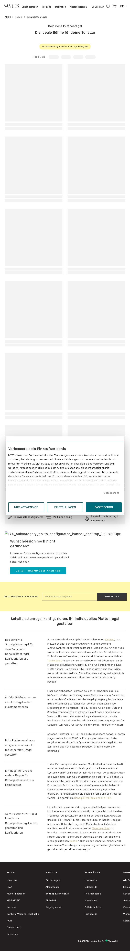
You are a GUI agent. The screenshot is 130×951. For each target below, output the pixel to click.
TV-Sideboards (92, 893)
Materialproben (101, 828)
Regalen (109, 639)
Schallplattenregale (57, 893)
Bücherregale (53, 880)
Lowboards (90, 880)
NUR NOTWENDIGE (26, 507)
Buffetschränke (92, 907)
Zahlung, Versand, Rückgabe (23, 914)
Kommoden (90, 900)
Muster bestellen (16, 893)
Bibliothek (51, 900)
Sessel (74, 841)
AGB (9, 920)
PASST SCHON (104, 507)
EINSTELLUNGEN (65, 507)
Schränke (92, 872)
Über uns (12, 880)
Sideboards (90, 887)
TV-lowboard (54, 660)
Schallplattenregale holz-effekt (92, 798)
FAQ (9, 887)
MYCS (11, 872)
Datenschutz (111, 493)
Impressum (13, 934)
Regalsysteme (53, 907)
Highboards (90, 914)
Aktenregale (52, 887)
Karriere (11, 907)
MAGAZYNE (13, 900)
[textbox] (69, 597)
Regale (51, 872)
